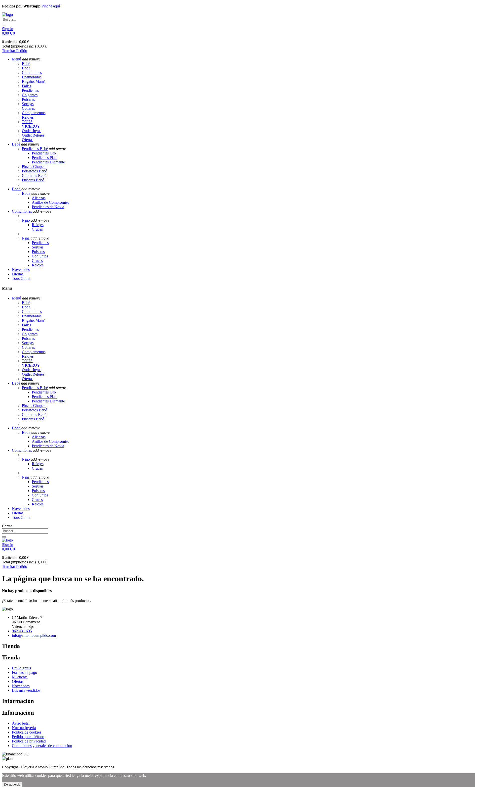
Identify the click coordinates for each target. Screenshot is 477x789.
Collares (28, 108)
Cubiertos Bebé (34, 175)
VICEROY (31, 126)
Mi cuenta (20, 677)
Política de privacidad (29, 741)
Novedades (21, 686)
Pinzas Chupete (34, 166)
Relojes (28, 117)
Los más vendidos (26, 690)
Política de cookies (26, 732)
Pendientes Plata (44, 157)
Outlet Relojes (33, 135)
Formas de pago (24, 672)
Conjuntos (40, 256)
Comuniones (32, 72)
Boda (26, 68)
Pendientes (30, 90)
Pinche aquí (50, 6)
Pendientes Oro (44, 153)
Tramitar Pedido (14, 51)
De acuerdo (12, 784)
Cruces (37, 229)
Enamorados (31, 77)
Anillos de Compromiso (50, 202)
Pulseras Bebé (33, 180)
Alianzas (38, 198)
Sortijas (28, 104)
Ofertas (27, 140)
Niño (26, 220)
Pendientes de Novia (48, 207)
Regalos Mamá (33, 81)
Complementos (33, 113)
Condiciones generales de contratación (42, 745)
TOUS (27, 122)
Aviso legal (21, 723)
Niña (26, 238)
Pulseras (28, 99)
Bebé (26, 63)
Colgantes (30, 95)
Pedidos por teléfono (28, 737)
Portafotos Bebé (34, 171)
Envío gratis (21, 668)
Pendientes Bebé (35, 149)
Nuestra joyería (24, 728)
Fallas (26, 86)
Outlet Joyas (31, 131)
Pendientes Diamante (48, 162)
